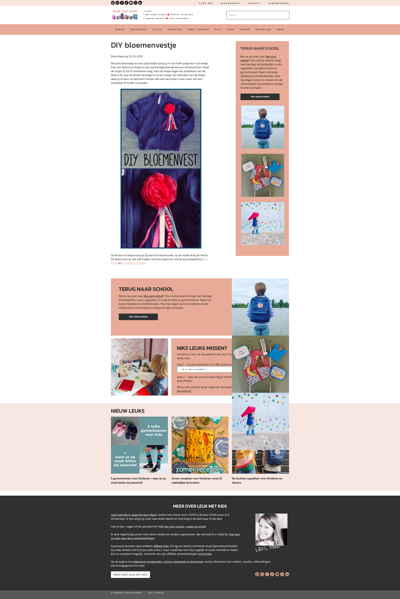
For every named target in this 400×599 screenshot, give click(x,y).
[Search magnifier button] (287, 13)
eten (230, 29)
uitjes (157, 29)
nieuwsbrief (230, 3)
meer (280, 29)
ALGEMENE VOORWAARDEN (126, 593)
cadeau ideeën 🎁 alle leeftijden (167, 18)
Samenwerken (278, 3)
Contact (254, 3)
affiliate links (161, 546)
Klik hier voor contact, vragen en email (182, 526)
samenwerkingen (144, 538)
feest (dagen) (198, 29)
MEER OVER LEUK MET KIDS (130, 574)
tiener (245, 29)
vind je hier (205, 554)
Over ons (206, 3)
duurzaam (263, 29)
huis (218, 29)
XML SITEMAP (156, 593)
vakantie (175, 29)
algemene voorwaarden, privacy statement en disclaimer (168, 561)
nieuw (120, 29)
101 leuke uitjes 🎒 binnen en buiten (169, 14)
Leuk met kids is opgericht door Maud (133, 515)
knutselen (138, 29)
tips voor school (260, 96)
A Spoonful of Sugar (134, 263)
